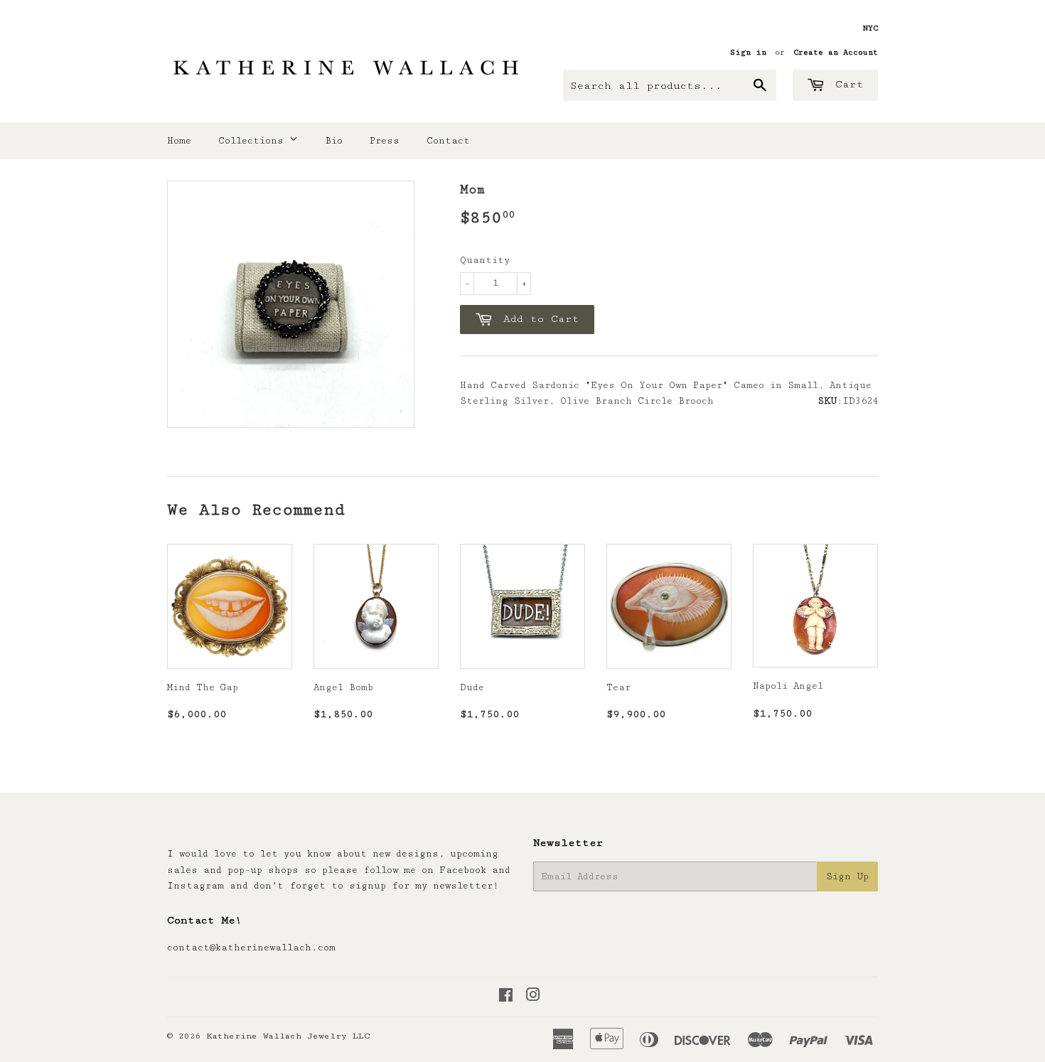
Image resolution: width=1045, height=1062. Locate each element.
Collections (253, 140)
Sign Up (847, 876)
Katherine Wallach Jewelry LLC (288, 1036)
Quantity (485, 260)
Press (385, 140)
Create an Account (835, 52)
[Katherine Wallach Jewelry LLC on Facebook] (505, 997)
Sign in (748, 52)
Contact (448, 140)
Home (179, 140)
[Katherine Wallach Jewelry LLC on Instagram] (533, 997)
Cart (846, 84)
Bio (334, 140)
